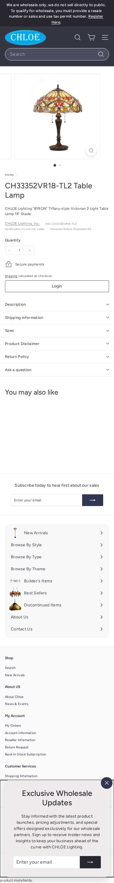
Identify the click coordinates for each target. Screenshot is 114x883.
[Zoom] (91, 150)
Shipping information (24, 317)
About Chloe (14, 697)
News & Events (16, 704)
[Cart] (91, 37)
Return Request (16, 747)
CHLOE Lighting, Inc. (22, 223)
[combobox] (57, 54)
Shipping (11, 276)
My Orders (13, 726)
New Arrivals (15, 675)
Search (10, 668)
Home (10, 175)
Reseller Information (20, 740)
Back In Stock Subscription (25, 754)
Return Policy (17, 356)
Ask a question (18, 370)
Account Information (20, 733)
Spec (9, 330)
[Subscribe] (90, 862)
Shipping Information (21, 776)
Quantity (12, 240)
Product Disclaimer (22, 343)
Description (15, 304)
